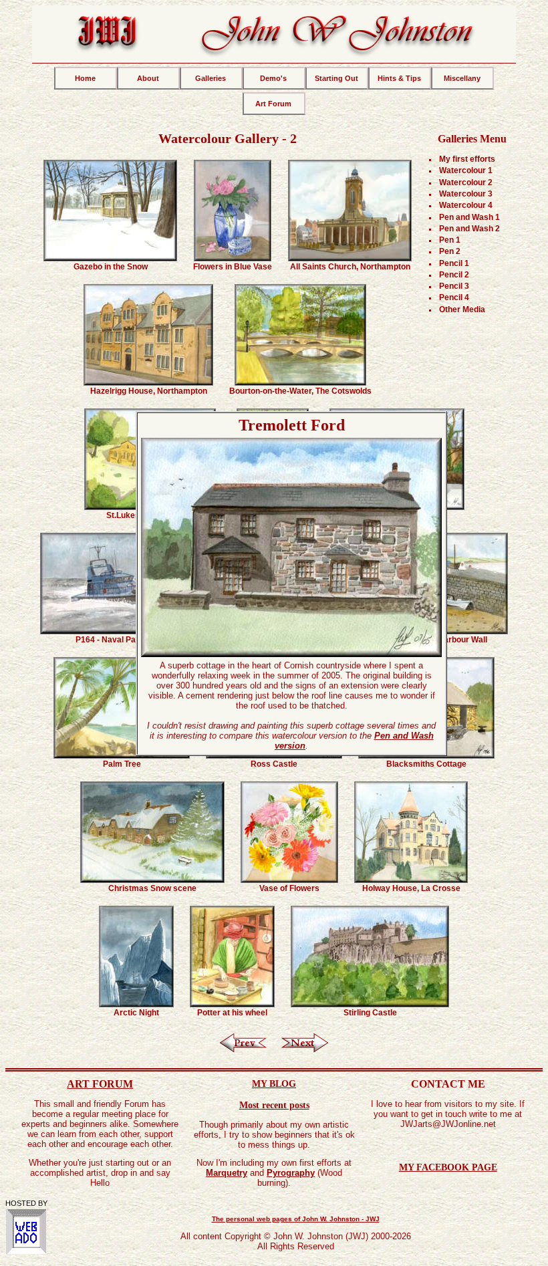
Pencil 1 (454, 263)
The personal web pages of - (296, 1219)
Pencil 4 (454, 297)
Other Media (462, 309)
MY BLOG (274, 1083)
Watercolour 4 (466, 205)
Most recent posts (274, 1105)
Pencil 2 (454, 275)
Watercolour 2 (466, 182)
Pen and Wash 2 (469, 229)
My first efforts (467, 159)
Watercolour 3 (466, 194)
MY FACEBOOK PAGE (448, 1167)
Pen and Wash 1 (469, 217)
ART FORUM (100, 1084)
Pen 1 (449, 240)
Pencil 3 (454, 286)
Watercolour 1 (466, 170)
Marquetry (226, 1173)
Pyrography (291, 1173)
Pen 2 (449, 251)
